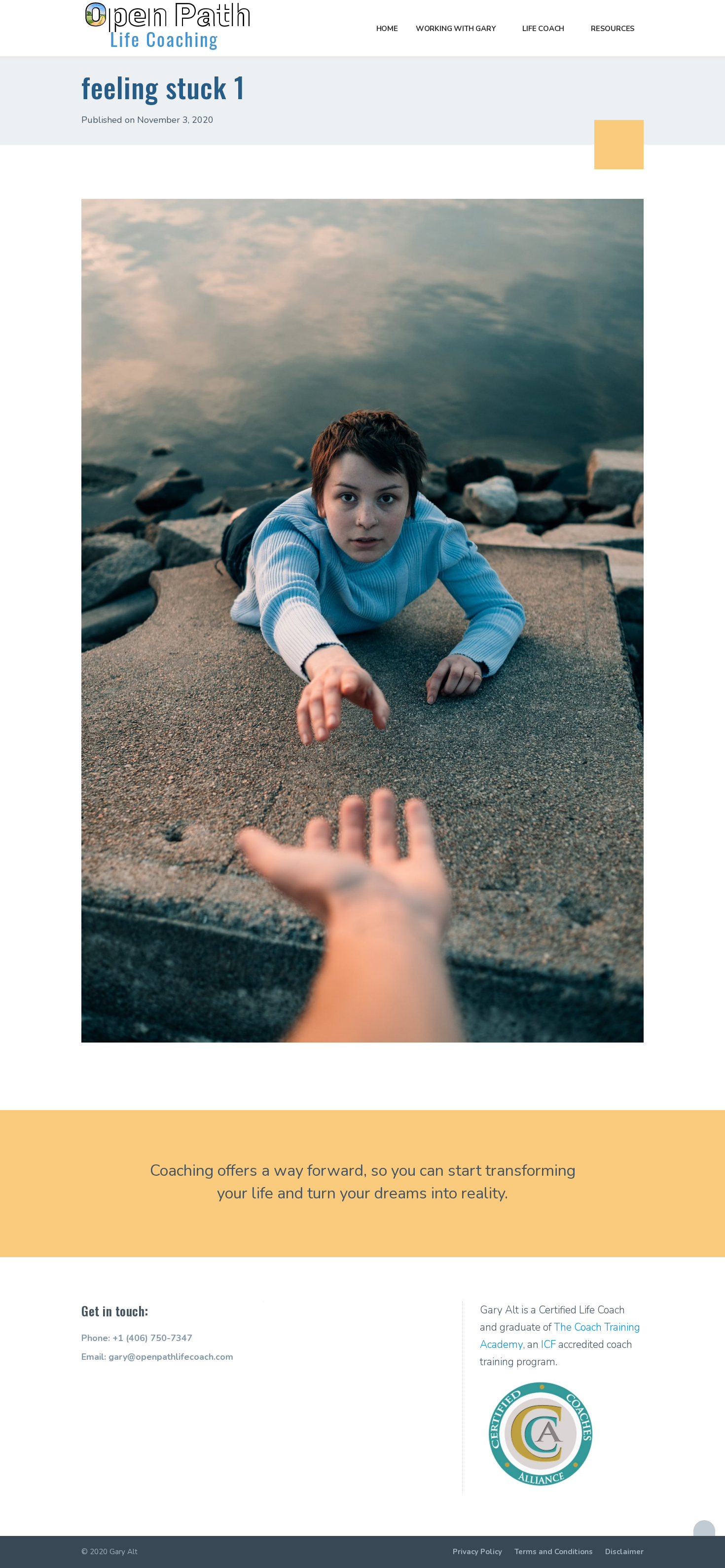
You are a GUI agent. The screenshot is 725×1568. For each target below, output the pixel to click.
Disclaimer (624, 1552)
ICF (548, 1344)
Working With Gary (456, 29)
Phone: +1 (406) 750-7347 (136, 1338)
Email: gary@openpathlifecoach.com (157, 1357)
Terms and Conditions (553, 1552)
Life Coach (543, 29)
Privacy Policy (477, 1552)
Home (387, 29)
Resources (613, 29)
